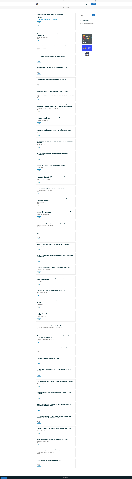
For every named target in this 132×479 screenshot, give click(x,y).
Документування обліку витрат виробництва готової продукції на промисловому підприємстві (53, 336)
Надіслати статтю (93, 4)
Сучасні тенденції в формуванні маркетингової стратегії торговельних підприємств (55, 256)
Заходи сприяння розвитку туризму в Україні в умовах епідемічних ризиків (54, 370)
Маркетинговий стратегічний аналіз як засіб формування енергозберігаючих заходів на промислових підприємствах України (54, 129)
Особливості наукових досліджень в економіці (49, 460)
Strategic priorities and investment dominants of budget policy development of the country (54, 211)
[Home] (64, 7)
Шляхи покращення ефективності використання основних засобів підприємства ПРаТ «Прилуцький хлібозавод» (54, 417)
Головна (62, 2)
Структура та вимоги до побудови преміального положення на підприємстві (53, 34)
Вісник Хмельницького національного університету (47, 3)
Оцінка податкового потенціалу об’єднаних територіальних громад (54, 428)
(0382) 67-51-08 (67, 0)
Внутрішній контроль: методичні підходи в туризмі (50, 325)
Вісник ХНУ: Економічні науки (71, 2)
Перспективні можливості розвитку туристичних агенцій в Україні (53, 267)
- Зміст (42, 27)
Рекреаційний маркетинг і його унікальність (48, 358)
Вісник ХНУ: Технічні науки (84, 2)
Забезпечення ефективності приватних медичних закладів (52, 233)
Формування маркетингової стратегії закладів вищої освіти (52, 450)
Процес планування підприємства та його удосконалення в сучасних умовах (54, 301)
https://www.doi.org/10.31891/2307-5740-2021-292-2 (48, 19)
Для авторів (71, 4)
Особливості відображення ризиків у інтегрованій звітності (52, 439)
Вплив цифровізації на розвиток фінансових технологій (51, 46)
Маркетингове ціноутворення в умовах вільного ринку (51, 290)
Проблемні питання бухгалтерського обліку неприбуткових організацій (55, 381)
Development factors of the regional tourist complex (51, 165)
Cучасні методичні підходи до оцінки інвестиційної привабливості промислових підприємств (54, 176)
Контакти (88, 4)
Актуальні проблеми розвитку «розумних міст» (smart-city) (52, 348)
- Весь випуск (43, 22)
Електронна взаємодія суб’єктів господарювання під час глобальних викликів (54, 141)
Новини (83, 4)
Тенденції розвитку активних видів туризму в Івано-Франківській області (53, 313)
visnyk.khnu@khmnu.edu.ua (57, 0)
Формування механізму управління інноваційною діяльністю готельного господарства (53, 199)
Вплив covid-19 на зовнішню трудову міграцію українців (51, 56)
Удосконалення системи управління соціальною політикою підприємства (52, 92)
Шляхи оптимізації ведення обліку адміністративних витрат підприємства (52, 153)
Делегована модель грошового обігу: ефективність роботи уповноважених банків (52, 278)
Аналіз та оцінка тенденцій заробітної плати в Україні (50, 188)
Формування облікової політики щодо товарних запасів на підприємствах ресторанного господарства (52, 80)
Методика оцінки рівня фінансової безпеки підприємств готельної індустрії (54, 392)
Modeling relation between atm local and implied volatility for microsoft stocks (53, 68)
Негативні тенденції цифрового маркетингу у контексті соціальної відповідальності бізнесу (54, 117)
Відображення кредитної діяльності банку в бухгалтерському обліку (54, 223)
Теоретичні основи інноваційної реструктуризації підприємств (53, 244)
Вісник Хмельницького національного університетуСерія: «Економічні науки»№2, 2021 (50, 16)
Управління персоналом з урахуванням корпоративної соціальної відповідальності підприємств (54, 405)
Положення (78, 4)
